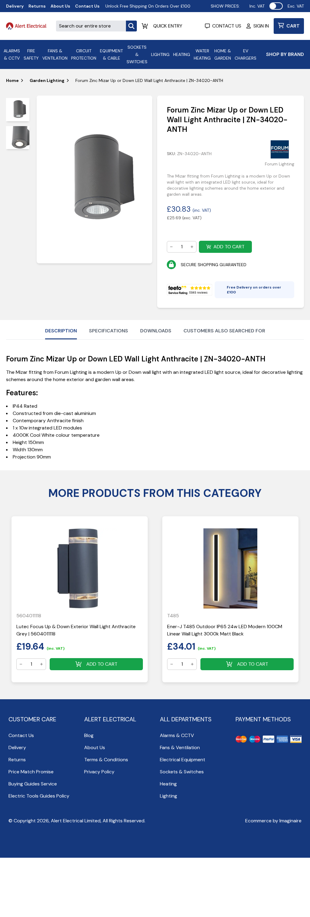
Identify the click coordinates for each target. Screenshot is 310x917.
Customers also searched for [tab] (224, 331)
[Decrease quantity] (171, 246)
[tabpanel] (95, 179)
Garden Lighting (47, 80)
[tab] (17, 109)
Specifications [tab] (108, 331)
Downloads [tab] (155, 331)
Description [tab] (61, 331)
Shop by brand (285, 54)
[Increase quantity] (192, 246)
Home (12, 80)
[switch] (276, 6)
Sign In (261, 26)
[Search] (131, 26)
